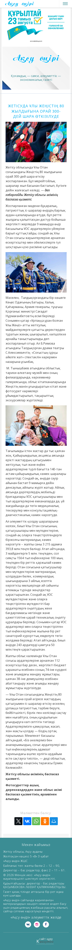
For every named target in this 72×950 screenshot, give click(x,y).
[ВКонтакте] (27, 821)
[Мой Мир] (54, 821)
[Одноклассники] (45, 821)
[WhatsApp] (36, 821)
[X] (18, 821)
